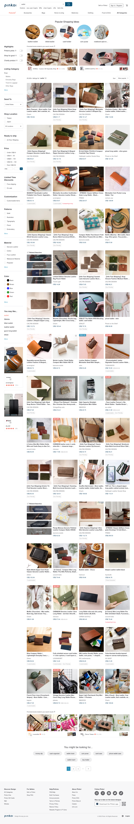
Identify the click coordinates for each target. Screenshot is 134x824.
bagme (29, 700)
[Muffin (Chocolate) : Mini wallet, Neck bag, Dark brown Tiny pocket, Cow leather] (39, 597)
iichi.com (74, 807)
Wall (5, 801)
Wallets (7, 319)
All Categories (8, 792)
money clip (39, 753)
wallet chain (70, 753)
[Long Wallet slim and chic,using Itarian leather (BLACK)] (91, 597)
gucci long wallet (10, 331)
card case (99, 753)
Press (74, 795)
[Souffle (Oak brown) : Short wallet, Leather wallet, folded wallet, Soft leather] (91, 472)
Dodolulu (22, 8)
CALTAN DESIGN (58, 114)
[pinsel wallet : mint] (117, 304)
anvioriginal (57, 198)
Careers (74, 804)
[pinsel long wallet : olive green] (117, 137)
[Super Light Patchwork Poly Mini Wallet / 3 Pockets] (91, 681)
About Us (75, 792)
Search (68, 4)
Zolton (29, 575)
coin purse (85, 753)
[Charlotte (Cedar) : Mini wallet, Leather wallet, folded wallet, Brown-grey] (117, 95)
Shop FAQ (30, 795)
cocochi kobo (31, 449)
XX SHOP (108, 658)
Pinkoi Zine (7, 795)
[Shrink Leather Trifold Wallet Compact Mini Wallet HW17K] (65, 346)
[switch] (13, 50)
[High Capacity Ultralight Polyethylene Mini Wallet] (91, 388)
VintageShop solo (59, 407)
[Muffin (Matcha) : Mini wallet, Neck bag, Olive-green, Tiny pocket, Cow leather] (117, 221)
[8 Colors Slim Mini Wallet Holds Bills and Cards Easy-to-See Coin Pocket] (39, 430)
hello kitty (60, 8)
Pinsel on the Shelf (111, 156)
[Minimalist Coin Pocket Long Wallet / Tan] (117, 179)
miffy (54, 8)
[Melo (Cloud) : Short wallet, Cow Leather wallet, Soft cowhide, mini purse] (117, 681)
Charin (29, 114)
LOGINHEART (57, 658)
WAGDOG (82, 407)
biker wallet (8, 323)
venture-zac (109, 198)
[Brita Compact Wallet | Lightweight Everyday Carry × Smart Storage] (39, 639)
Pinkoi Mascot (76, 801)
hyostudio (108, 575)
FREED (81, 198)
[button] (21, 168)
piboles (55, 700)
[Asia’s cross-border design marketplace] (10, 5)
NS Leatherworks (84, 658)
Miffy (40, 8)
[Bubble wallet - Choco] (91, 555)
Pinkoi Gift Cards (9, 798)
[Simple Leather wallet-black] (117, 555)
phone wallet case (115, 753)
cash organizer (55, 753)
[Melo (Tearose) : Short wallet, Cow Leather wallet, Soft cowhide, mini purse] (39, 95)
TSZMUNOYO (109, 365)
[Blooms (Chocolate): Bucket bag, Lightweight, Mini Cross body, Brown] (65, 304)
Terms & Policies (54, 801)
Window (6, 804)
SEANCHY (30, 198)
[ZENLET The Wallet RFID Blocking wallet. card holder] (91, 304)
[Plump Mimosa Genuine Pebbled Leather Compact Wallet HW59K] (65, 514)
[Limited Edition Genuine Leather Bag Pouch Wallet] (65, 262)
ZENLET (82, 323)
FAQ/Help (52, 792)
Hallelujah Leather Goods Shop (89, 156)
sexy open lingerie (32, 8)
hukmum (82, 575)
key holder (85, 760)
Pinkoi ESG (75, 798)
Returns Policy (53, 807)
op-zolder (108, 407)
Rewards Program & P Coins (58, 809)
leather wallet (9, 327)
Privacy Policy (53, 804)
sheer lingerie (47, 8)
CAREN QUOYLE (84, 616)
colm (80, 365)
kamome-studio (84, 240)
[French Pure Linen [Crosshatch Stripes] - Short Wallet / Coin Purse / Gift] (39, 681)
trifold (6, 334)
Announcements (54, 798)
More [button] (6, 90)
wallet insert (71, 760)
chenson (56, 449)
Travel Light (57, 282)
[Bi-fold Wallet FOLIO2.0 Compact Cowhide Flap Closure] (91, 137)
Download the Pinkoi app (108, 804)
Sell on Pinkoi (102, 5)
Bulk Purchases (54, 795)
